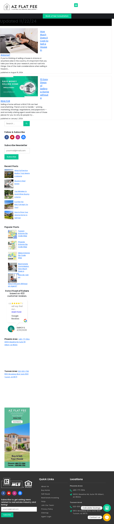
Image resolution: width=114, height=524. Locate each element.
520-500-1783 (23, 371)
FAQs (43, 501)
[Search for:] (13, 123)
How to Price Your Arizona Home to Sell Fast (21, 215)
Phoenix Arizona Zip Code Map (23, 244)
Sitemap (44, 513)
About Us (45, 486)
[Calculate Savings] (107, 508)
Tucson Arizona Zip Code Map (23, 233)
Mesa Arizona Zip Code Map (24, 255)
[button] (76, 5)
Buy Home (45, 490)
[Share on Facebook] (6, 137)
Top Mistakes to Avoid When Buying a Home (21, 194)
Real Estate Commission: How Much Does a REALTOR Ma (18, 269)
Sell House (45, 494)
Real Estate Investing (50, 498)
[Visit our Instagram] (18, 137)
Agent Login (46, 516)
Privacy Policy (47, 509)
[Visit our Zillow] (20, 493)
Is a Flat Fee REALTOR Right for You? (21, 205)
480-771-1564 (24, 339)
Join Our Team (47, 505)
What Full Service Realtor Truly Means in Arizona (22, 173)
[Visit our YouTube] (12, 137)
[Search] (26, 123)
